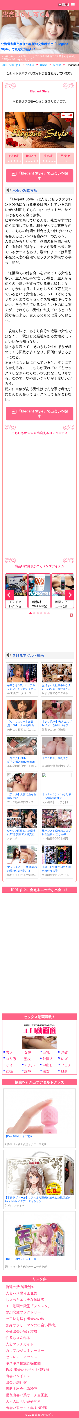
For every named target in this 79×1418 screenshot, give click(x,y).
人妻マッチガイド (20, 1344)
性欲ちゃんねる (18, 1337)
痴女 (46, 1071)
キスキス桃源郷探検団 (23, 1363)
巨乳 (46, 1052)
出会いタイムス (18, 1376)
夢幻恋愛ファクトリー (23, 1312)
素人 (9, 1052)
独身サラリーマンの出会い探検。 (32, 1325)
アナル (29, 1065)
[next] (69, 595)
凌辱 (27, 1071)
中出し (48, 1065)
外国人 (48, 1058)
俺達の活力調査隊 (20, 1287)
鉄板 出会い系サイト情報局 (27, 1369)
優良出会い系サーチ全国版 (27, 1395)
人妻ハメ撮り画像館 (21, 1293)
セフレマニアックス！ (23, 1357)
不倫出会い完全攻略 (21, 1331)
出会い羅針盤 (16, 1382)
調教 (64, 1052)
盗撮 (9, 1071)
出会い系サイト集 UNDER (26, 1407)
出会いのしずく (44, 1414)
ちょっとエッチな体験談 (25, 1299)
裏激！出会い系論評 (21, 1388)
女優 (27, 1052)
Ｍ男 (64, 1071)
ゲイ (9, 1065)
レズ (64, 1058)
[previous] (9, 595)
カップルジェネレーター (25, 1350)
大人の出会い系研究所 (23, 1401)
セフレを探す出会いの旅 (25, 1318)
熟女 (27, 1058)
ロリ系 (11, 1058)
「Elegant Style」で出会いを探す (43, 175)
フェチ (66, 1065)
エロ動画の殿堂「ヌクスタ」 (28, 1306)
